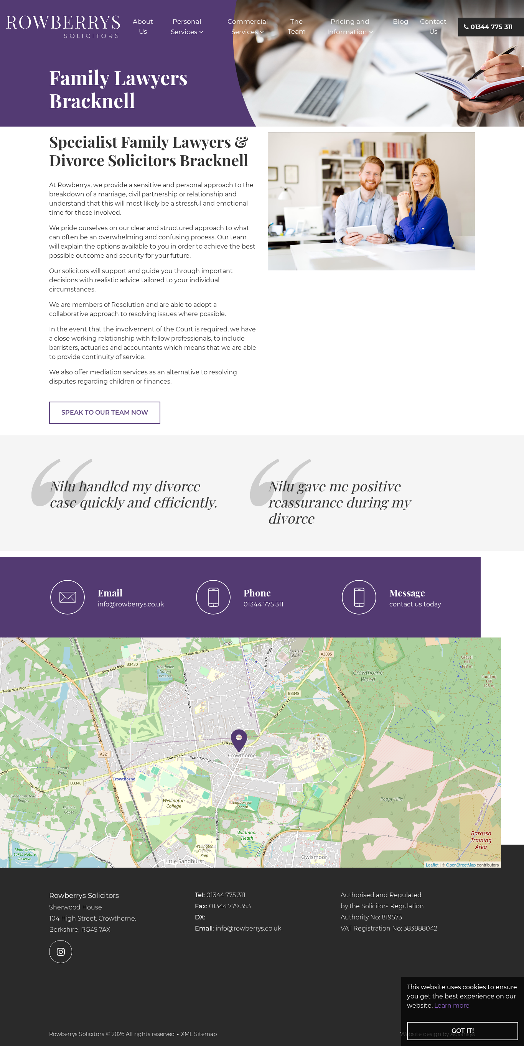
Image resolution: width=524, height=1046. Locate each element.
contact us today (415, 604)
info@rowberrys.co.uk (131, 604)
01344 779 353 (230, 906)
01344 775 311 (263, 604)
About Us (143, 26)
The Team (297, 26)
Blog (401, 21)
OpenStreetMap (461, 865)
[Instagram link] (116, 951)
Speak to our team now (104, 412)
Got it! (462, 1030)
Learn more (452, 1005)
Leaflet (432, 865)
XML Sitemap (199, 1034)
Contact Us (433, 26)
